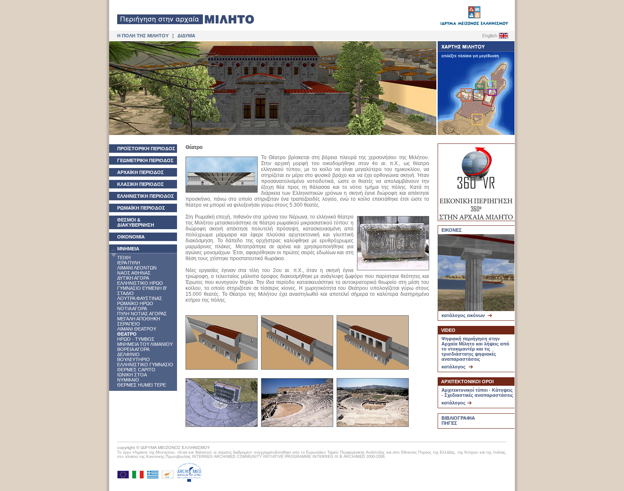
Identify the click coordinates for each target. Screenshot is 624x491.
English (489, 35)
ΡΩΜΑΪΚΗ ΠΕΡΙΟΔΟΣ (141, 207)
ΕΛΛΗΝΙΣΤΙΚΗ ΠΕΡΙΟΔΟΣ (145, 196)
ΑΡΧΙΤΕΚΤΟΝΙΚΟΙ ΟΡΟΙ (467, 381)
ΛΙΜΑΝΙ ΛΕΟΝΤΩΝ (137, 267)
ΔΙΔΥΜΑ (186, 35)
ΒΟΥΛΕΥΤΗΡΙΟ (133, 359)
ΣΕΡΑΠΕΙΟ (128, 323)
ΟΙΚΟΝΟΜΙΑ (131, 236)
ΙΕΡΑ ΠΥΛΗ (128, 262)
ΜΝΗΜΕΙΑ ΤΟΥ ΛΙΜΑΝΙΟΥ (145, 344)
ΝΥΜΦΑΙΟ (128, 379)
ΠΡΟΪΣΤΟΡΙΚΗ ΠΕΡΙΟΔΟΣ (146, 148)
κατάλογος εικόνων (463, 315)
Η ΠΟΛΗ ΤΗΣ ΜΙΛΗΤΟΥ (143, 35)
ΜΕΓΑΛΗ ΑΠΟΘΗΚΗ (138, 318)
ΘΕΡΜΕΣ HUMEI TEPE (141, 384)
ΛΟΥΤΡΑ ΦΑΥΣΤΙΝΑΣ (139, 298)
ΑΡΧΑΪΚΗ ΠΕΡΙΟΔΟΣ (140, 172)
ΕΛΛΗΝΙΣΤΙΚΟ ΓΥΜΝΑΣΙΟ (145, 364)
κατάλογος (454, 366)
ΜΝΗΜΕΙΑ (128, 248)
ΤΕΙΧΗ (124, 257)
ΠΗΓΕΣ (449, 423)
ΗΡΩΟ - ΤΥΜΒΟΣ (136, 339)
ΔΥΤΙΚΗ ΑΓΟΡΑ (133, 278)
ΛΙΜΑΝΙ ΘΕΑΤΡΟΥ (136, 328)
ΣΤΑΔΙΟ (125, 293)
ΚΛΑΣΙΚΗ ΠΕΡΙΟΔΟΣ (140, 184)
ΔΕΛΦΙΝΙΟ (128, 354)
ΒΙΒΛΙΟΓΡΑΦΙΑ (458, 418)
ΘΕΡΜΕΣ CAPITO (136, 369)
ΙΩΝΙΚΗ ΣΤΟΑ (132, 374)
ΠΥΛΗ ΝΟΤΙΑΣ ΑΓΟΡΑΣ (142, 313)
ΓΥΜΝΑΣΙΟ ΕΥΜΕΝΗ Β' (142, 288)
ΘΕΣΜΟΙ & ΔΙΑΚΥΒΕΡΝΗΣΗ (135, 222)
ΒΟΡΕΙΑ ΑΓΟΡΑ (133, 349)
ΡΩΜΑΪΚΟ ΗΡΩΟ (135, 303)
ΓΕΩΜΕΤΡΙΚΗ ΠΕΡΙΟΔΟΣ (145, 160)
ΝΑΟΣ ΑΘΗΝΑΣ (134, 272)
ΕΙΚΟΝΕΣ (451, 230)
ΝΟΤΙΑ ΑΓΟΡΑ (132, 308)
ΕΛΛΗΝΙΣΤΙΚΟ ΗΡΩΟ (140, 283)
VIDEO (448, 330)
